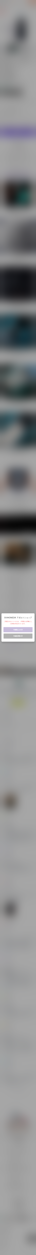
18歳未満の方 (18, 636)
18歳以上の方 (18, 630)
